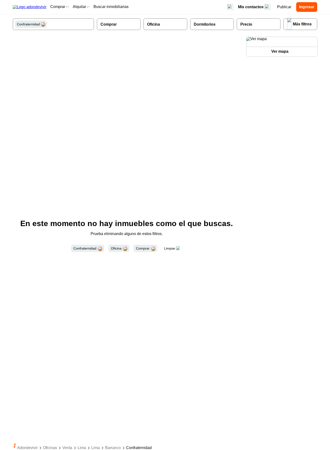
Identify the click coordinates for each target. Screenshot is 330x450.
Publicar (284, 7)
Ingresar (306, 7)
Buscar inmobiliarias (111, 7)
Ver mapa (279, 51)
